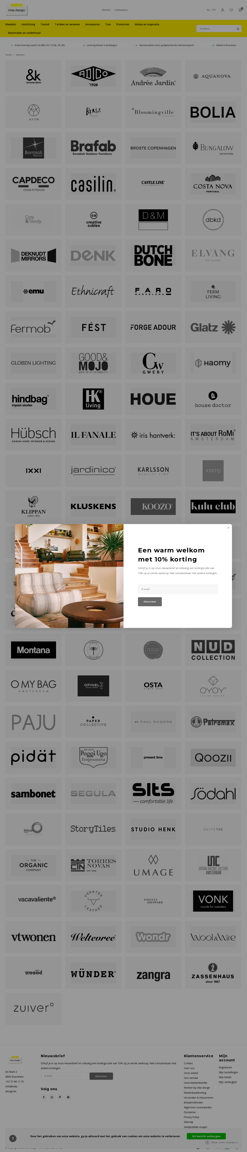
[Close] (228, 528)
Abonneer (150, 601)
